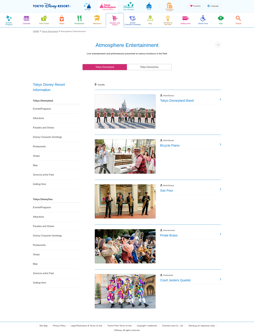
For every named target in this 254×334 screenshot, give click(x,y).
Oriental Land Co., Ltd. (172, 325)
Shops (36, 156)
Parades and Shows (43, 127)
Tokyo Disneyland (104, 67)
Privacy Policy (59, 325)
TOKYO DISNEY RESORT (52, 6)
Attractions (38, 118)
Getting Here (39, 184)
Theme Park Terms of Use (119, 325)
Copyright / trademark (147, 325)
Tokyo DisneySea (149, 67)
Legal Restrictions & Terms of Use (86, 325)
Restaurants (39, 146)
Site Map (43, 325)
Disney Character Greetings (47, 137)
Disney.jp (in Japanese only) (202, 325)
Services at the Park (43, 174)
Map (35, 165)
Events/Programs (42, 109)
